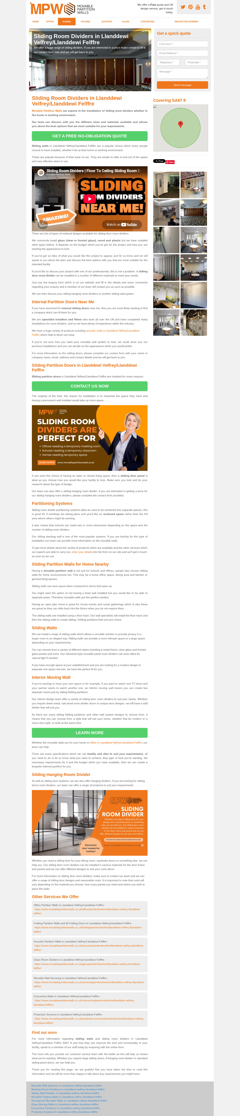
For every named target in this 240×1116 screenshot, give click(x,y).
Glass (125, 21)
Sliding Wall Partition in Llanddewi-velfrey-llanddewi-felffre (65, 1093)
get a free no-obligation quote (89, 136)
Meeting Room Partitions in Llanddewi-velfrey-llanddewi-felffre (68, 1089)
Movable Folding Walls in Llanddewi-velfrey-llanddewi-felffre (66, 1096)
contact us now (90, 386)
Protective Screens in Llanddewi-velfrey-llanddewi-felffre (64, 1111)
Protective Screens (186, 21)
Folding (85, 21)
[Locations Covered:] (31, 3)
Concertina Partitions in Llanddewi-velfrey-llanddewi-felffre (65, 1108)
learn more (90, 732)
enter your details (82, 551)
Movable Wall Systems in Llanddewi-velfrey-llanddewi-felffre (66, 1085)
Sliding (67, 21)
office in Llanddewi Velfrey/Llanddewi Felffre (116, 742)
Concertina (147, 21)
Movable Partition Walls (47, 110)
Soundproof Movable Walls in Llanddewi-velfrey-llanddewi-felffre (69, 1100)
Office (50, 21)
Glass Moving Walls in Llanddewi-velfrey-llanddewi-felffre (64, 1104)
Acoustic (106, 21)
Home (35, 21)
